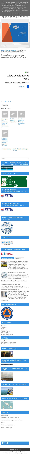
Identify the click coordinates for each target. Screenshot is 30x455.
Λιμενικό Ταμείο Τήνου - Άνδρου (8, 342)
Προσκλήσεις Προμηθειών (7, 334)
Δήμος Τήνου (4, 341)
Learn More (12, 14)
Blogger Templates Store (21, 453)
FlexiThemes (13, 451)
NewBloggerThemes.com (9, 453)
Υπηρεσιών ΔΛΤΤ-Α (5, 331)
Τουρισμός (13, 50)
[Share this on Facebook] (5, 102)
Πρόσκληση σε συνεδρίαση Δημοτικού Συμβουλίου (14, 280)
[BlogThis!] (4, 105)
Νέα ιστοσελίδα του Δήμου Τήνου (16, 272)
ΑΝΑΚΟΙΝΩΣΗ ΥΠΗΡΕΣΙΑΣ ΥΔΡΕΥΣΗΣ (10, 284)
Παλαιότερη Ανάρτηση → (23, 149)
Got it (20, 14)
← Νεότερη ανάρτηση (6, 149)
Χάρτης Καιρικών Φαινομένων (8, 425)
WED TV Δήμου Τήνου (6, 427)
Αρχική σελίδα (4, 415)
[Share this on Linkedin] (11, 102)
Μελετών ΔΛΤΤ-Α (5, 333)
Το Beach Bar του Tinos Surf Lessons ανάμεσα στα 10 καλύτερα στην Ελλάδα (18, 262)
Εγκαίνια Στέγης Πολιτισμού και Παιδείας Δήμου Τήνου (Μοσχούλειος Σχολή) (18, 292)
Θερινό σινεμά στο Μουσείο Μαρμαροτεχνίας (21, 121)
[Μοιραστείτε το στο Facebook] (7, 105)
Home (3, 50)
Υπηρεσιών (3, 327)
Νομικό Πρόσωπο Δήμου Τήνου (8, 343)
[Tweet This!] (7, 102)
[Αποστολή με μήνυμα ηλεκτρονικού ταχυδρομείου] (2, 105)
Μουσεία (8, 50)
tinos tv (3, 422)
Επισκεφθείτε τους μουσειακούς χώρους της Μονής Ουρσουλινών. (13, 56)
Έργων (2, 328)
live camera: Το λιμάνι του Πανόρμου (10, 417)
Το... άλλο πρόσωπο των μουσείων (13, 120)
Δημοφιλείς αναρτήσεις (7, 258)
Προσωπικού (4, 325)
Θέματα (17, 258)
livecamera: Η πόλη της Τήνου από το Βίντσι (11, 420)
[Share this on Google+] (9, 102)
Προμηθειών (4, 330)
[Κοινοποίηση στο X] (5, 105)
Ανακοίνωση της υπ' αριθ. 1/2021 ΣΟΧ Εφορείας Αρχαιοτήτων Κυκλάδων (5, 142)
